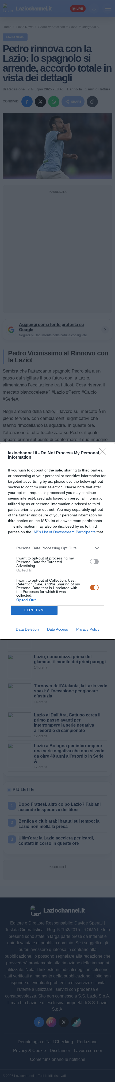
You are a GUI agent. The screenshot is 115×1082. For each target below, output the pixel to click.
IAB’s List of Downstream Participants (63, 532)
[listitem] (57, 548)
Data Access (57, 629)
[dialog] (57, 541)
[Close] (104, 453)
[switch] (94, 561)
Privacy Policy (87, 629)
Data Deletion (27, 629)
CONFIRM (34, 610)
